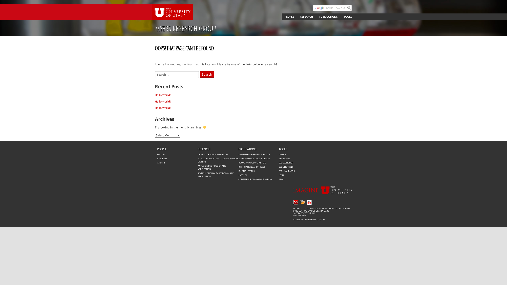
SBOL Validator (287, 171)
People (162, 149)
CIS (295, 202)
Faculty (161, 154)
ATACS (281, 179)
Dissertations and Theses (251, 166)
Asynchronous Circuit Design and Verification (216, 175)
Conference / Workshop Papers (255, 179)
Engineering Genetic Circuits (254, 154)
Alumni (161, 162)
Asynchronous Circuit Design (254, 158)
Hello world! (163, 95)
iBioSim (282, 154)
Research (204, 149)
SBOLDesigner (286, 162)
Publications (247, 149)
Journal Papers (246, 171)
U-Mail (302, 202)
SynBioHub (284, 158)
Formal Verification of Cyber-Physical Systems (218, 160)
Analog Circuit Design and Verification (212, 167)
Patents (242, 175)
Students (162, 158)
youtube (309, 202)
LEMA (281, 175)
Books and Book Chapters (252, 162)
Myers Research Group (185, 28)
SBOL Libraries (286, 166)
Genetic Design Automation (213, 154)
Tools (283, 149)
